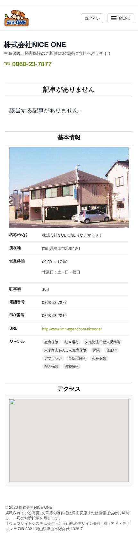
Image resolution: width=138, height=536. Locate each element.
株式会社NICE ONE (35, 44)
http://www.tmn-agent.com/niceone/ (72, 328)
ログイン (92, 18)
